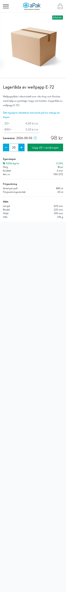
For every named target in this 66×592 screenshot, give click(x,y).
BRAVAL (57, 17)
